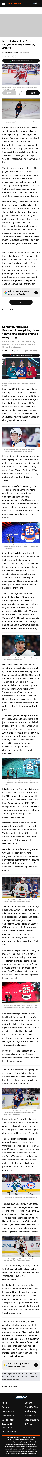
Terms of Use (31, 1415)
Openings (29, 1403)
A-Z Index (29, 1424)
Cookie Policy (8, 1420)
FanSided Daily (9, 1411)
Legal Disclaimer (32, 1420)
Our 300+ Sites (31, 1407)
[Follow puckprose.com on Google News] (36, 292)
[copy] (16, 56)
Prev (9, 93)
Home (4, 310)
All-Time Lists (14, 310)
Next (32, 93)
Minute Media (15, 1437)
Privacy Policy (8, 1415)
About (4, 1403)
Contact (5, 1407)
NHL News (13, 1386)
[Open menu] (3, 3)
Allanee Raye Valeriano (15, 351)
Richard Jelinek (11, 52)
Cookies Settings (10, 1431)
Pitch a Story (30, 1411)
